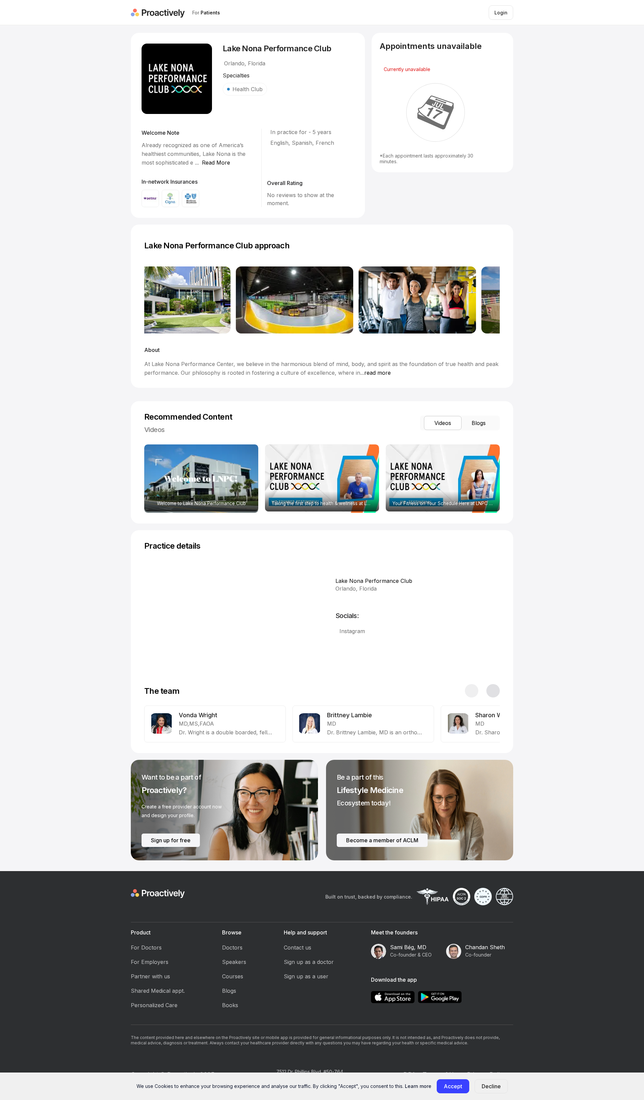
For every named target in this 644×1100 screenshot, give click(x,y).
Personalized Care (154, 1005)
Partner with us (150, 976)
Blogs (229, 990)
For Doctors (146, 947)
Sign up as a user (306, 976)
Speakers (234, 962)
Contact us (297, 947)
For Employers (149, 962)
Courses (232, 976)
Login (500, 12)
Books (230, 1005)
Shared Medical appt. (158, 990)
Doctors (232, 947)
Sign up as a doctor (309, 962)
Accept (453, 1086)
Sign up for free (171, 840)
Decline (491, 1086)
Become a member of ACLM (382, 840)
